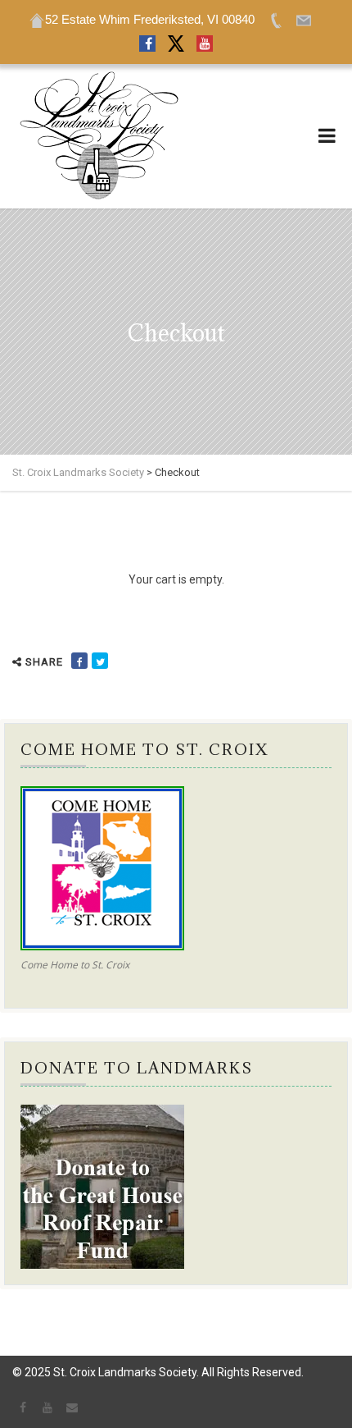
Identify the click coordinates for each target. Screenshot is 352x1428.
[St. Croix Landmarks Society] (98, 136)
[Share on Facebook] (79, 660)
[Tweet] (100, 660)
